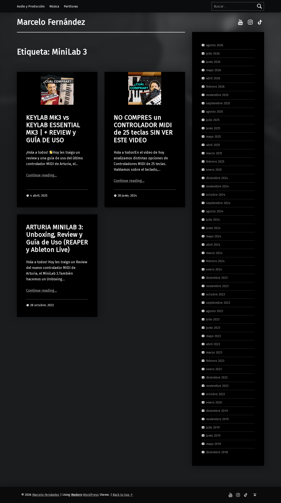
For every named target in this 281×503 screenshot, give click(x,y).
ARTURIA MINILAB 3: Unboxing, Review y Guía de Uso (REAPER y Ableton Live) (57, 238)
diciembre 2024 (217, 178)
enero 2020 (214, 402)
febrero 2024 (215, 261)
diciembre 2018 (217, 452)
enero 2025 (214, 170)
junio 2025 (213, 128)
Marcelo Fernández (51, 22)
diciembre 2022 (217, 377)
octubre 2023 (215, 294)
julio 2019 (213, 427)
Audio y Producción (31, 6)
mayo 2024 (213, 236)
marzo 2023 (214, 352)
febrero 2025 (215, 161)
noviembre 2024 (217, 186)
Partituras (71, 6)
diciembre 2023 (217, 278)
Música (54, 6)
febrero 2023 (215, 361)
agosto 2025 (214, 112)
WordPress (91, 495)
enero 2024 (214, 269)
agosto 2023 (214, 311)
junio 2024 (213, 228)
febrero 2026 (215, 87)
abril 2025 (213, 145)
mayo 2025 (213, 137)
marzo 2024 (214, 253)
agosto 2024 (214, 211)
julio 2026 (213, 53)
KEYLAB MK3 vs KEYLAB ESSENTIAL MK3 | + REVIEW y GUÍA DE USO (53, 129)
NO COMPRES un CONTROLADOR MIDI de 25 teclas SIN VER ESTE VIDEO (143, 129)
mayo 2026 (213, 70)
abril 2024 (213, 244)
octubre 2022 (215, 394)
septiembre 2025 (218, 103)
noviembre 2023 (217, 286)
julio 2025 (213, 120)
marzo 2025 (214, 153)
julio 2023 (213, 319)
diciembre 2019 (217, 410)
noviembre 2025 (217, 95)
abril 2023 (213, 344)
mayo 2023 (213, 336)
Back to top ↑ (123, 495)
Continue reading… (41, 175)
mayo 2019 (213, 444)
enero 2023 (214, 369)
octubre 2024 (215, 195)
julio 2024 (213, 220)
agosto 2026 (214, 45)
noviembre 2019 (217, 419)
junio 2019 (213, 435)
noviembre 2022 (217, 386)
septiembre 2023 (218, 303)
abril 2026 (213, 78)
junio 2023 (213, 327)
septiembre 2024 (218, 203)
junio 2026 (213, 62)
